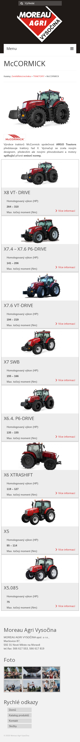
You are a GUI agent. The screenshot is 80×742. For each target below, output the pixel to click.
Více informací (66, 210)
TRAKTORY (38, 76)
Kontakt (13, 720)
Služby (13, 726)
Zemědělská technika (21, 76)
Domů (12, 709)
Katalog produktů (19, 715)
